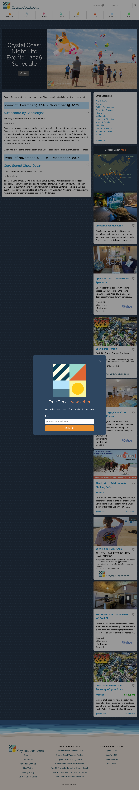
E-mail (48, 416)
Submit (69, 428)
